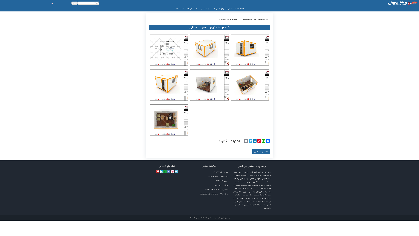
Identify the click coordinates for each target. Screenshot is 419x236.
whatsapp (165, 171)
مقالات (196, 8)
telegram (176, 171)
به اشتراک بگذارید (230, 141)
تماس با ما (180, 8)
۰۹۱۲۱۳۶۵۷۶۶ (219, 181)
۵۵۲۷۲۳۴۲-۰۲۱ (219, 176)
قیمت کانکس (205, 8)
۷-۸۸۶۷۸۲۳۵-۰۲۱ (218, 172)
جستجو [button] (74, 3)
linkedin (161, 171)
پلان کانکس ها (219, 8)
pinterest (157, 171)
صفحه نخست (239, 8)
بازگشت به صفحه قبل (261, 151)
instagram (172, 171)
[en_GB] (52, 3)
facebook (168, 171)
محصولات (229, 8)
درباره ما (189, 8)
